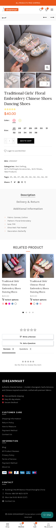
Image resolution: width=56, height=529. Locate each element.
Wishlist (42, 8)
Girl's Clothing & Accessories (17, 169)
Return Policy (8, 422)
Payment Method (9, 430)
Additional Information (28, 208)
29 (26, 177)
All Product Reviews (10, 451)
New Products (10, 172)
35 (46, 177)
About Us (6, 467)
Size (6, 130)
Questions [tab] (23, 349)
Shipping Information (11, 419)
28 (22, 177)
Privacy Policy (8, 455)
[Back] (4, 17)
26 (15, 177)
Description (28, 194)
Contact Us (7, 434)
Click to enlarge (47, 67)
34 (42, 177)
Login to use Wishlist (16, 151)
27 (19, 177)
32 (34, 177)
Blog (4, 447)
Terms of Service (9, 459)
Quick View (23, 261)
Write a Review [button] (29, 336)
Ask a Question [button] (29, 343)
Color (6, 120)
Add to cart (26, 141)
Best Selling (20, 166)
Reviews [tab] (6, 349)
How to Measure (9, 426)
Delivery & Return (28, 201)
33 (38, 177)
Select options (11, 300)
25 (11, 177)
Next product (52, 17)
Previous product (45, 17)
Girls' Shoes (37, 169)
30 (30, 177)
